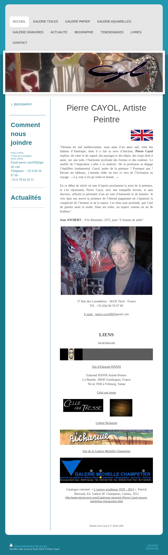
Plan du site (41, 546)
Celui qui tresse (106, 392)
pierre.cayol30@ (105, 314)
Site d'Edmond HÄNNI (106, 366)
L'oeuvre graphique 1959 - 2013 (114, 489)
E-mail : (89, 314)
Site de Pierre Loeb (106, 342)
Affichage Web (152, 548)
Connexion (152, 545)
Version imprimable (24, 546)
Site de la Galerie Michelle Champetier (106, 451)
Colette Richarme (106, 423)
